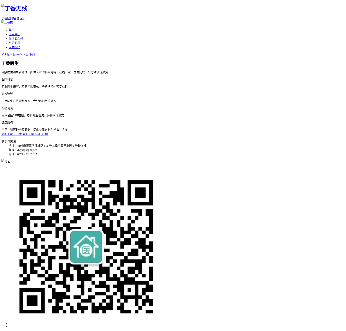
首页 (11, 29)
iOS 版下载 (8, 54)
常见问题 (14, 42)
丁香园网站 (8, 18)
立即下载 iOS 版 (11, 134)
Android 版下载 (25, 54)
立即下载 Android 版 (35, 134)
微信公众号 (16, 38)
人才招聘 (14, 47)
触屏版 (21, 18)
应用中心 (14, 34)
